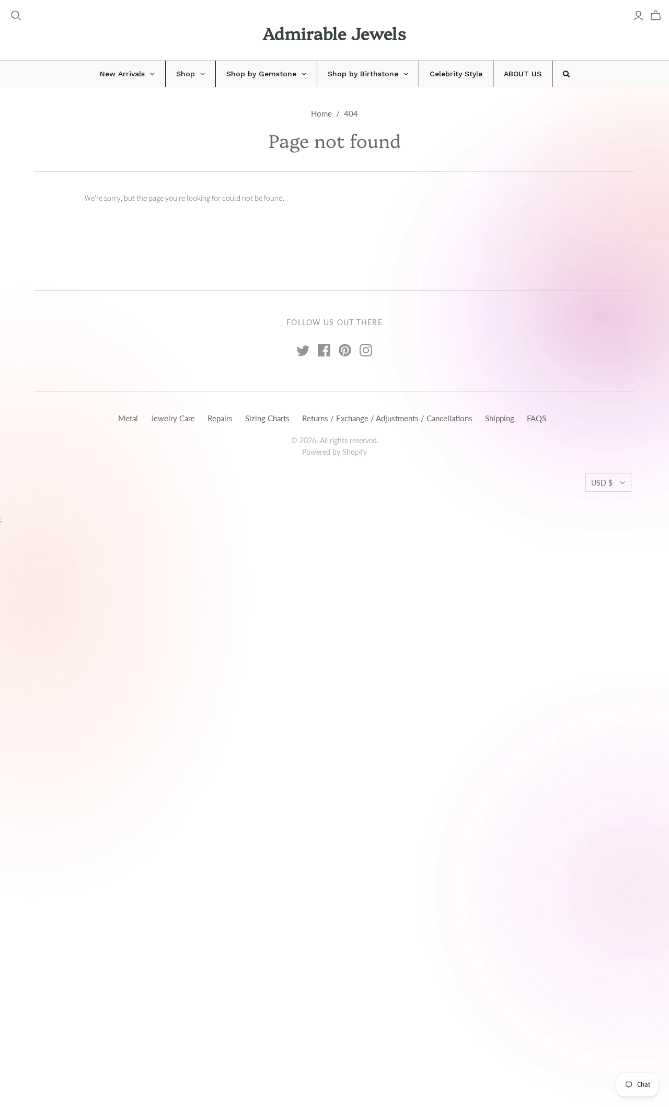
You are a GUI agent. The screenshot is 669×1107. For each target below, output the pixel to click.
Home (321, 113)
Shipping (499, 418)
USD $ (602, 482)
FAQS (536, 418)
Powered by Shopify (334, 451)
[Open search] (16, 15)
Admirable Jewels (334, 32)
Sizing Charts (267, 418)
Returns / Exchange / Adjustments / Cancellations (387, 418)
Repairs (220, 418)
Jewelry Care (173, 418)
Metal (128, 418)
